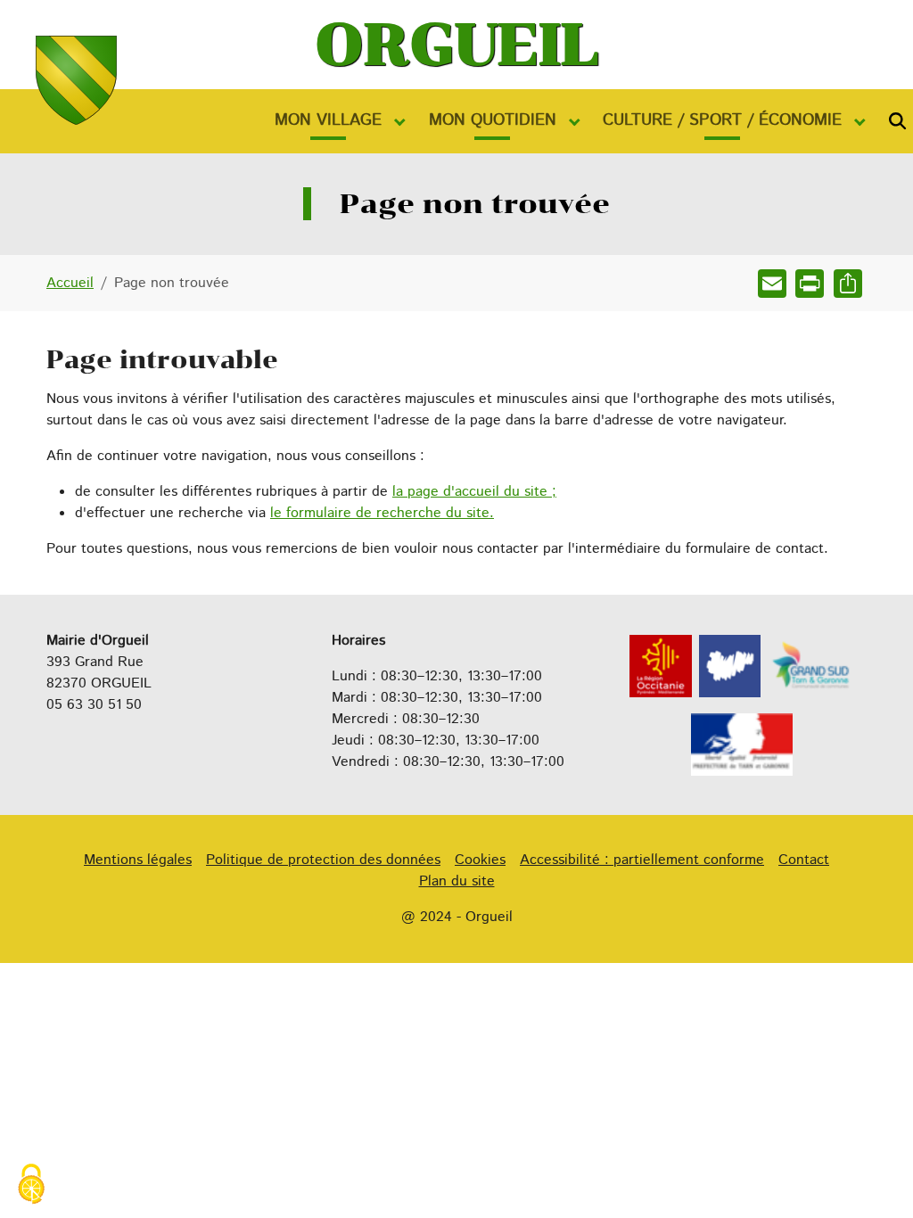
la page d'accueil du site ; (474, 491)
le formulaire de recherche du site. (382, 513)
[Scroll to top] (873, 1178)
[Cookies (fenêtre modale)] (31, 1186)
